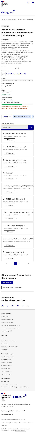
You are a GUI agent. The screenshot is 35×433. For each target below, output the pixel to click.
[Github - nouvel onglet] (22, 305)
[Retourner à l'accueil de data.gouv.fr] (8, 12)
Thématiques (4, 316)
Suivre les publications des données (10, 325)
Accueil (3, 19)
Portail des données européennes (10, 328)
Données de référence (7, 319)
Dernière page (28, 263)
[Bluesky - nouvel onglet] (12, 305)
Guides (3, 338)
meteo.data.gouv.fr (6, 359)
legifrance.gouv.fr (6, 411)
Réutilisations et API (22, 116)
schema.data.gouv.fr (6, 331)
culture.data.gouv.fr (6, 371)
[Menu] (33, 2)
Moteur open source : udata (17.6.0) (10, 384)
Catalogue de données (7, 322)
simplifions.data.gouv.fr (7, 357)
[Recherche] (28, 2)
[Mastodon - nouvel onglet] (7, 305)
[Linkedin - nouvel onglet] (2, 305)
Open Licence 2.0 (19, 430)
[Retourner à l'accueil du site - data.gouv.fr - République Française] (19, 397)
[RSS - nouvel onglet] (27, 305)
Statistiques (4, 349)
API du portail (5, 381)
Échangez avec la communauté (9, 347)
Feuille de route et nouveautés (9, 341)
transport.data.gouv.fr (7, 362)
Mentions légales (14, 423)
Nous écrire (4, 344)
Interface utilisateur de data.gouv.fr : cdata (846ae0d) (15, 387)
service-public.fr (6, 415)
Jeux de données (11, 19)
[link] (9, 139)
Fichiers (6, 116)
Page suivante (24, 263)
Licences (3, 419)
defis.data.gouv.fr (5, 368)
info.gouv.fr (19, 411)
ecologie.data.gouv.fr (6, 365)
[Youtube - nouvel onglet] (17, 305)
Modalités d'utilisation (12, 419)
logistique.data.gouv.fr (7, 374)
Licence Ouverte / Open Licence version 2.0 (17, 80)
